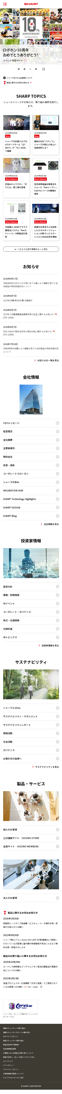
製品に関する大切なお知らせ (18, 82)
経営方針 (7, 586)
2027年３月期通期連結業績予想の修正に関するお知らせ (28, 316)
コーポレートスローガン (16, 473)
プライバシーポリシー (11, 1069)
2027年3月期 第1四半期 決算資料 (17, 300)
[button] (19, 69)
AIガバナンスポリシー (11, 1036)
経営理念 (7, 431)
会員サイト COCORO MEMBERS (21, 846)
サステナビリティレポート (17, 725)
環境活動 (7, 733)
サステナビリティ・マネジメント (20, 716)
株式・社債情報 (11, 620)
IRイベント (9, 603)
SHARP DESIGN (11, 507)
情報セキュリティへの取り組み (14, 1028)
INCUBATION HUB (13, 490)
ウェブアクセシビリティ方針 (13, 1077)
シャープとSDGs (11, 708)
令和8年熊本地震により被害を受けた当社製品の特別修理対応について (31, 350)
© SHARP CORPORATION (31, 1086)
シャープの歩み (11, 482)
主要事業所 (9, 448)
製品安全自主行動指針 (11, 1044)
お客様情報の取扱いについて (13, 1073)
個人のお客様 (10, 829)
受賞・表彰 (9, 465)
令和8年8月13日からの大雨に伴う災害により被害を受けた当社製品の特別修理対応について (30, 285)
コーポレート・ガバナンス (17, 612)
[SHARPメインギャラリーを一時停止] (43, 69)
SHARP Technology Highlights (19, 499)
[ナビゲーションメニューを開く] (5, 4)
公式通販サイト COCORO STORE (21, 838)
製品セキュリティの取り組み (13, 1040)
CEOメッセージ (11, 423)
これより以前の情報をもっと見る (32, 249)
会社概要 (7, 440)
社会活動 (7, 741)
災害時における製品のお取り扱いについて (18, 1053)
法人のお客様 (10, 898)
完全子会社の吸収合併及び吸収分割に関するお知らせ (27, 333)
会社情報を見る (51, 524)
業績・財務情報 (11, 595)
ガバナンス (9, 750)
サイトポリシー (8, 1065)
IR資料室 (7, 629)
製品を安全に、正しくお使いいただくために (19, 1057)
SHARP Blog (10, 516)
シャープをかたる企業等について (19, 78)
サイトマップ (8, 1061)
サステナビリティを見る (47, 766)
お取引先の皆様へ (12, 758)
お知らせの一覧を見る (48, 360)
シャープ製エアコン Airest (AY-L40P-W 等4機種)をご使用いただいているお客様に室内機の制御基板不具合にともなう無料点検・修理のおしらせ (30, 943)
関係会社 (7, 456)
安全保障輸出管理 (9, 1049)
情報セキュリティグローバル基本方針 (16, 1032)
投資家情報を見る (50, 645)
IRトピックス (10, 637)
